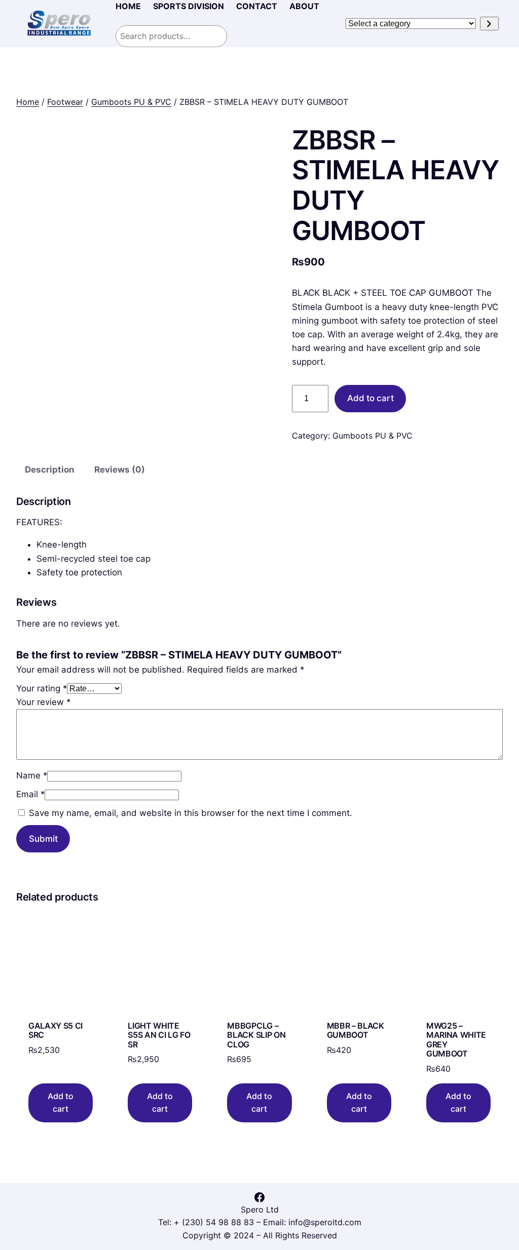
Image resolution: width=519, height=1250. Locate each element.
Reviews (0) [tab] (119, 469)
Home (27, 102)
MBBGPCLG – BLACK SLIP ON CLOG (256, 1035)
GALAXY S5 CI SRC (55, 1030)
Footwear (65, 102)
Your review (43, 702)
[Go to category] (489, 23)
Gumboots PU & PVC (131, 102)
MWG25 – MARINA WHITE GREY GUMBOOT (456, 1040)
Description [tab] (50, 469)
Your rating (41, 688)
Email (30, 794)
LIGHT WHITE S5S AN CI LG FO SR (159, 1035)
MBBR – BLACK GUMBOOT (355, 1030)
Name (31, 775)
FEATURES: (39, 522)
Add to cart (370, 398)
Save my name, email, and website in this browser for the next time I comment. (190, 813)
